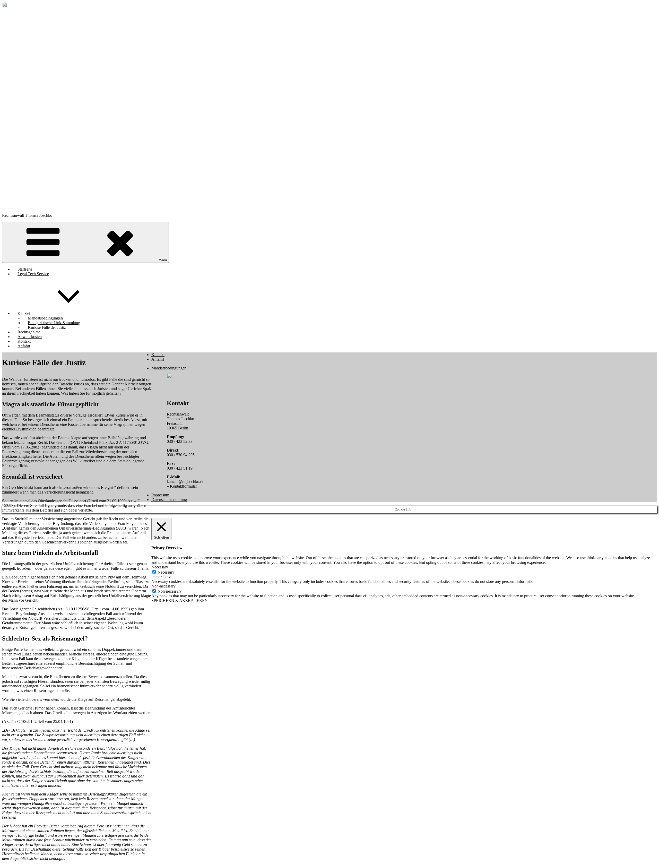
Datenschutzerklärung (169, 499)
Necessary (166, 572)
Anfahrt (24, 346)
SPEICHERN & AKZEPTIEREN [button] (179, 600)
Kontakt (157, 354)
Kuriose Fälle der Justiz (47, 327)
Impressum (160, 495)
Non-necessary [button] (163, 586)
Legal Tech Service (33, 274)
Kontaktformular (183, 486)
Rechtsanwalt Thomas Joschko (27, 215)
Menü (163, 260)
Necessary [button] (159, 567)
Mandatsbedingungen (168, 368)
